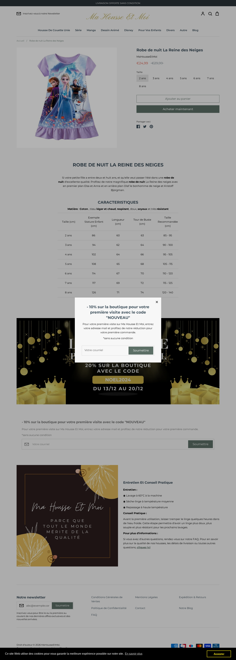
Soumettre (141, 350)
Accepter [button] (219, 653)
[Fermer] (157, 302)
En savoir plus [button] (133, 653)
